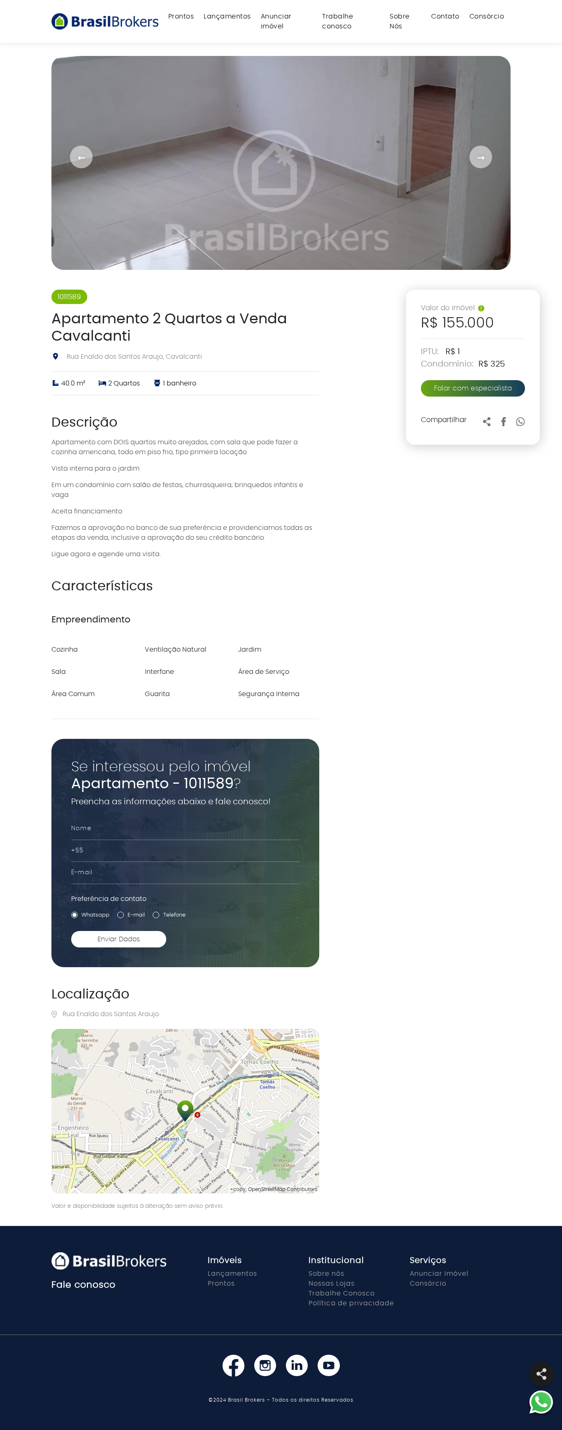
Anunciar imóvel (276, 21)
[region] (185, 1111)
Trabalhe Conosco (342, 1293)
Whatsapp (95, 915)
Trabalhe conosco (337, 21)
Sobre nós (326, 1273)
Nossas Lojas (332, 1283)
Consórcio (486, 16)
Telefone (174, 915)
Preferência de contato (108, 899)
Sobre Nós (400, 21)
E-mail (136, 915)
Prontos (181, 16)
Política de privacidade (351, 1303)
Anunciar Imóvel (439, 1273)
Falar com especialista (473, 388)
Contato (445, 16)
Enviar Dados (119, 939)
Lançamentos (227, 16)
